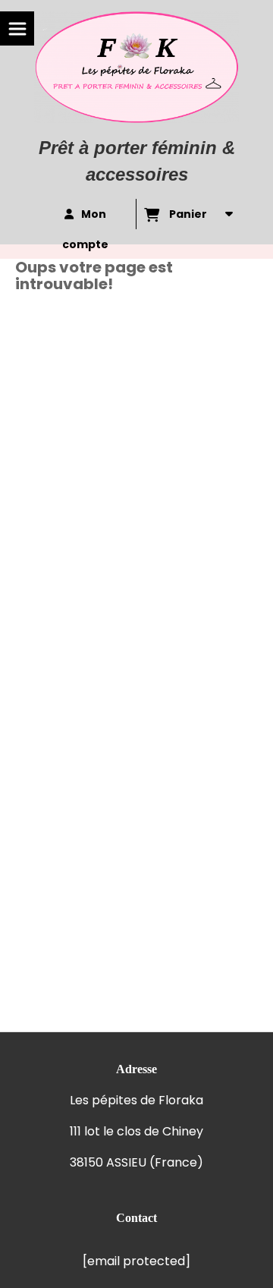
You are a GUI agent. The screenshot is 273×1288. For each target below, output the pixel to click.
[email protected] (136, 1261)
